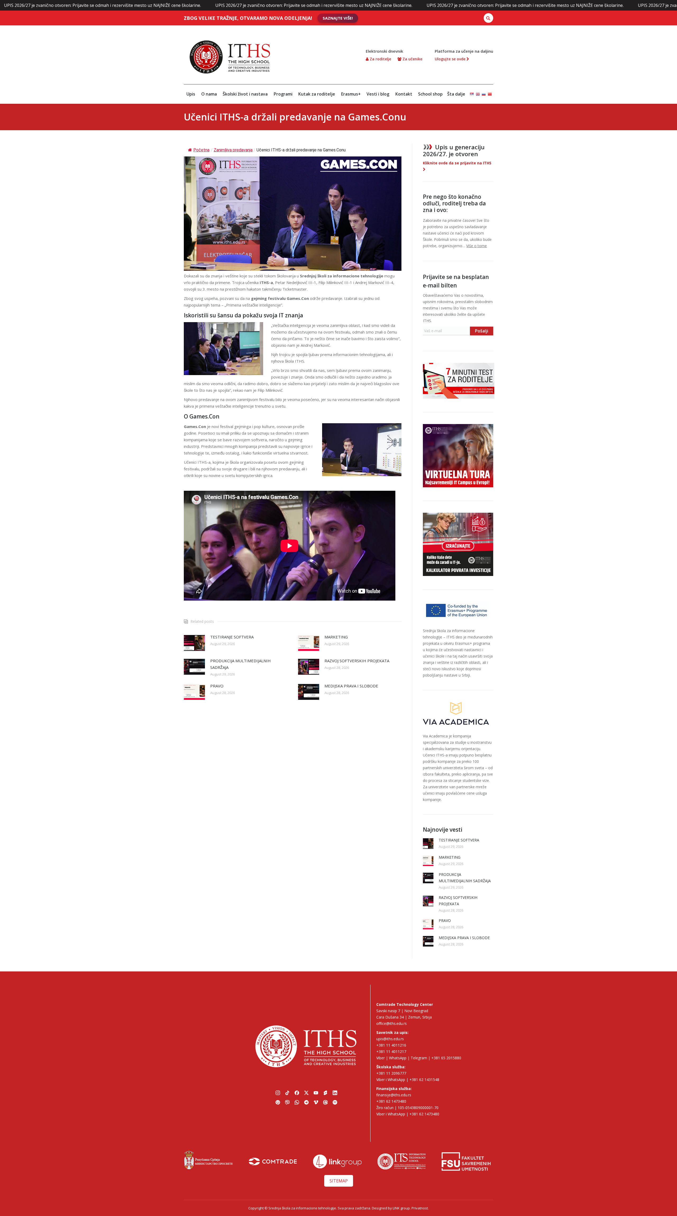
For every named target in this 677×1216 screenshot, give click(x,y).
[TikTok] (287, 1093)
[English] (478, 91)
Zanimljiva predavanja (233, 149)
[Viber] (287, 1102)
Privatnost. (420, 1208)
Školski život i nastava (245, 94)
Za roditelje (380, 58)
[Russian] (484, 91)
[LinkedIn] (335, 1093)
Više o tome (476, 245)
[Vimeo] (316, 1102)
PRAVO (216, 685)
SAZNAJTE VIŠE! (338, 18)
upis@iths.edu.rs (390, 1038)
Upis (190, 94)
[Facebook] (297, 1093)
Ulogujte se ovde (450, 58)
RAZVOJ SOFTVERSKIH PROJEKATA (356, 660)
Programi (283, 94)
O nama (209, 94)
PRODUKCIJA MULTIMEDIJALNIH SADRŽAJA (240, 664)
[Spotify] (335, 1102)
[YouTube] (316, 1093)
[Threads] (325, 1102)
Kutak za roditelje (316, 94)
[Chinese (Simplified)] (490, 91)
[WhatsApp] (297, 1102)
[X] (306, 1093)
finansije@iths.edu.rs (393, 1094)
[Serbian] (472, 91)
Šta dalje (456, 94)
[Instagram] (278, 1093)
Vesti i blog (378, 94)
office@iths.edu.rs (391, 1023)
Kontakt (403, 94)
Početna (201, 149)
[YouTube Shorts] (325, 1093)
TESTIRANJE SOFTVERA (232, 636)
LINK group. (402, 1208)
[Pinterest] (278, 1102)
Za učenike (411, 58)
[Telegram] (306, 1102)
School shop (430, 94)
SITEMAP (339, 1181)
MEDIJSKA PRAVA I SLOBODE (351, 685)
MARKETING (336, 636)
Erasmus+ (351, 94)
